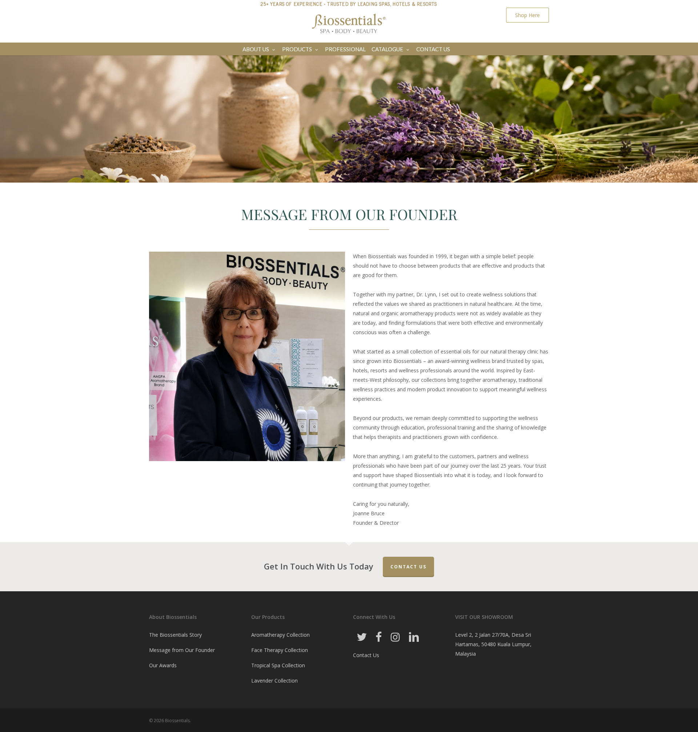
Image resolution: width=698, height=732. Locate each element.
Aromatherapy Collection (280, 634)
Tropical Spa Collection (278, 665)
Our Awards (163, 665)
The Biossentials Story (175, 634)
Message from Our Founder (182, 650)
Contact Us (408, 567)
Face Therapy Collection (279, 650)
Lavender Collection (274, 680)
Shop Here (527, 15)
